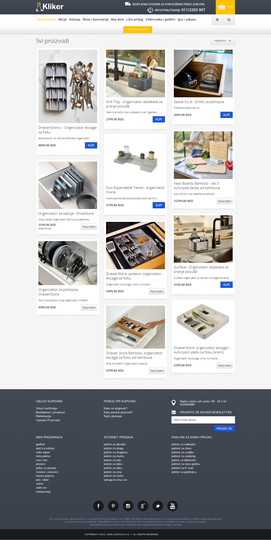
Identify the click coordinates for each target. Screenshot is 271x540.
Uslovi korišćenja (46, 408)
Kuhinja (74, 19)
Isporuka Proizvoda (48, 420)
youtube (172, 506)
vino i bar (41, 460)
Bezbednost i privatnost (50, 412)
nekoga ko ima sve (115, 479)
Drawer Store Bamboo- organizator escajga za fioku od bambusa (134, 355)
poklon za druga (113, 448)
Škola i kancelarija (96, 19)
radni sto (41, 487)
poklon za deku (113, 468)
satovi (39, 483)
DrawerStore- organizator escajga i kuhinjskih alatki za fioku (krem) (202, 350)
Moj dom (117, 19)
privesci (41, 464)
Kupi (91, 145)
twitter (157, 506)
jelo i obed (42, 479)
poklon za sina (113, 472)
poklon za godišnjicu (183, 472)
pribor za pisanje (46, 468)
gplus (143, 506)
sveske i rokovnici (47, 472)
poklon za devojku (115, 444)
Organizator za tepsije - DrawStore (66, 213)
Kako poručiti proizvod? (118, 412)
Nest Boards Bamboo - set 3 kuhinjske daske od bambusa (197, 185)
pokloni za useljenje (183, 456)
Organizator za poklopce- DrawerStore (58, 291)
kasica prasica (45, 475)
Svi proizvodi (46, 19)
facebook (98, 506)
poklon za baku (113, 464)
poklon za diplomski (183, 460)
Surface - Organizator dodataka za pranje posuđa (201, 269)
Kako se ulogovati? (115, 408)
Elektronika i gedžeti (160, 19)
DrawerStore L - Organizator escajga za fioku (67, 129)
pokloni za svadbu (182, 452)
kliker (50, 6)
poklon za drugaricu (116, 452)
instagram (128, 506)
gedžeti (40, 444)
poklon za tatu (112, 460)
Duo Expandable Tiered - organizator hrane (135, 189)
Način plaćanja (113, 416)
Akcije (62, 19)
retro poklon (43, 456)
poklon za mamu (114, 456)
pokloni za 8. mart (182, 468)
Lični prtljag (134, 19)
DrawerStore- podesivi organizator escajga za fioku (134, 275)
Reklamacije (43, 416)
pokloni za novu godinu (185, 464)
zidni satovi (43, 452)
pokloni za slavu (181, 448)
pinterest (113, 506)
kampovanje (43, 491)
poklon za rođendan (183, 444)
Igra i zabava (187, 19)
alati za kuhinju (45, 448)
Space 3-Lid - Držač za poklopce (199, 101)
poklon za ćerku (113, 475)
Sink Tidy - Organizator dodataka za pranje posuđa (134, 104)
